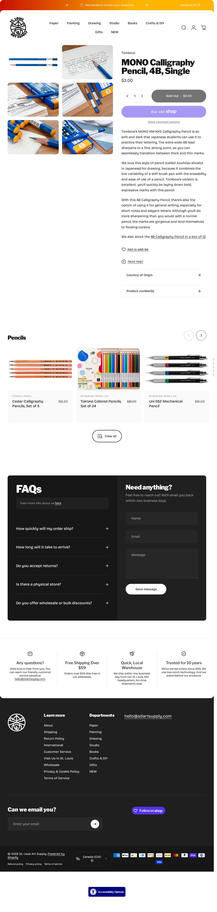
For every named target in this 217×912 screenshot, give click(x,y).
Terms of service (53, 864)
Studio (94, 745)
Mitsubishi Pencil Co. (95, 396)
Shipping (50, 732)
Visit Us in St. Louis (58, 758)
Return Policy (54, 738)
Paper (93, 725)
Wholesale (52, 765)
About (48, 725)
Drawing (95, 738)
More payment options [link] (164, 122)
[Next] (146, 5)
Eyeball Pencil (22, 396)
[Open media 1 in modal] (33, 62)
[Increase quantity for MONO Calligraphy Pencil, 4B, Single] (143, 96)
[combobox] (193, 5)
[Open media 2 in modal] (87, 62)
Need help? (135, 261)
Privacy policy (34, 864)
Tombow (128, 53)
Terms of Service (57, 778)
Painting (95, 732)
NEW (93, 771)
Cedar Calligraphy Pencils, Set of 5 (27, 403)
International (53, 745)
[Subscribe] (95, 824)
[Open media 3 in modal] (33, 100)
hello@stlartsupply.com (30, 679)
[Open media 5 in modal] (33, 137)
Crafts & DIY (98, 758)
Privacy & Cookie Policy (61, 771)
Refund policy (15, 864)
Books (94, 752)
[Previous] (67, 5)
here (58, 503)
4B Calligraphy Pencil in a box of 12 (178, 237)
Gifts (93, 765)
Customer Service (57, 752)
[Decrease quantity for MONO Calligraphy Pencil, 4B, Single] (126, 96)
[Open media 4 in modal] (87, 100)
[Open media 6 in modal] (87, 137)
